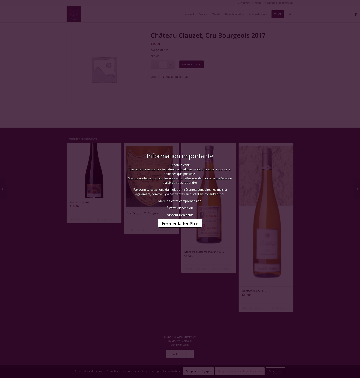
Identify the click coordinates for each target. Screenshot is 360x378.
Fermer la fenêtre (180, 223)
